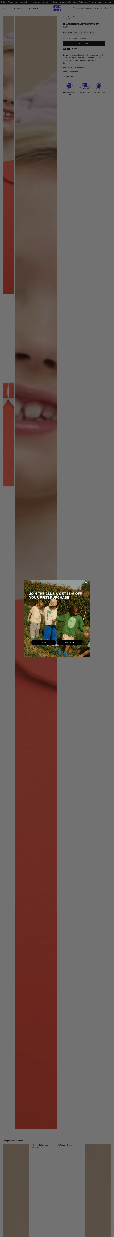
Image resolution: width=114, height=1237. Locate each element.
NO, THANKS (70, 642)
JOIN (44, 642)
